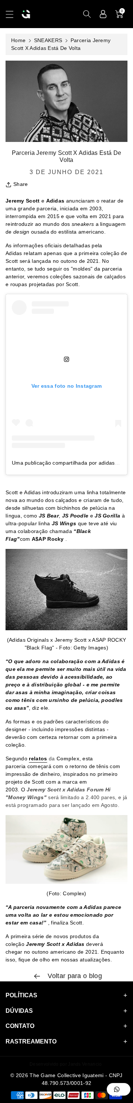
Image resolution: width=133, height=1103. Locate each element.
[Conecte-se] (103, 14)
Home (18, 40)
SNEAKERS (48, 40)
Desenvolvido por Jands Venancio (66, 1064)
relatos (38, 758)
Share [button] (20, 184)
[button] (13, 14)
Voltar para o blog (74, 976)
